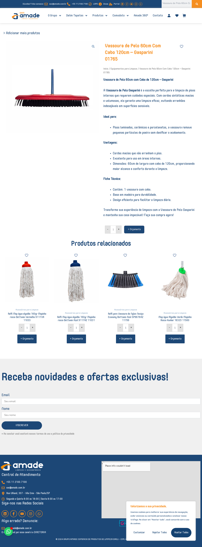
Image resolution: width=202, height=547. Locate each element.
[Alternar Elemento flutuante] (8, 531)
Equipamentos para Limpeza (124, 69)
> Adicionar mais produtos (21, 33)
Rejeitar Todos (159, 532)
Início (105, 69)
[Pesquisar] (197, 4)
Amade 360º (141, 15)
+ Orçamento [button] (27, 339)
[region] (161, 521)
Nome (5, 409)
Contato (158, 15)
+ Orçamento (134, 229)
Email (6, 395)
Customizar (139, 532)
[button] (93, 46)
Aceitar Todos (181, 532)
